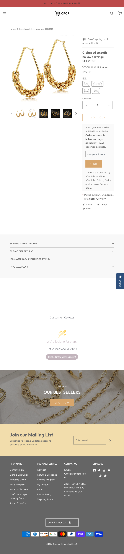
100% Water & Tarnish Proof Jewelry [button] (30, 259)
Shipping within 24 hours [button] (23, 243)
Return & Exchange (47, 474)
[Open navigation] (4, 13)
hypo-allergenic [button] (19, 266)
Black (96, 91)
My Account (43, 484)
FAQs (40, 489)
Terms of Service (99, 184)
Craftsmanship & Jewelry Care (19, 496)
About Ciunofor (18, 503)
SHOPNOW (62, 402)
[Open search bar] (111, 13)
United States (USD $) (59, 522)
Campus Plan (17, 469)
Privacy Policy (103, 180)
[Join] (110, 440)
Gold (86, 83)
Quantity (86, 98)
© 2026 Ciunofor (53, 544)
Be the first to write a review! (62, 356)
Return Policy (44, 494)
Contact (41, 469)
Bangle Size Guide (19, 474)
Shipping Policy (45, 499)
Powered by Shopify (69, 544)
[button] (11, 113)
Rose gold (97, 83)
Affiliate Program (46, 479)
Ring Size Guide (18, 479)
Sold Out (98, 117)
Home (12, 29)
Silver (86, 91)
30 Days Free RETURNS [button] (21, 251)
